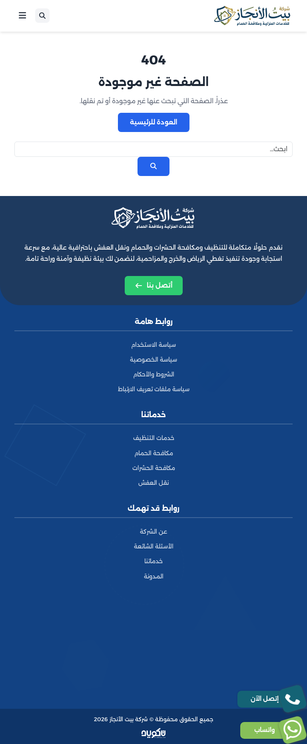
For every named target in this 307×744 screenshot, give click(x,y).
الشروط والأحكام (153, 374)
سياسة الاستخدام (153, 344)
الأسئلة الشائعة (153, 546)
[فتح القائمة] (22, 16)
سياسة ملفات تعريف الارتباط (153, 389)
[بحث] (42, 15)
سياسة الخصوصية (153, 359)
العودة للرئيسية (153, 122)
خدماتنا (153, 561)
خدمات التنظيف (153, 438)
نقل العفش (153, 482)
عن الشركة (153, 531)
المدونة (153, 576)
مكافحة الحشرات (153, 468)
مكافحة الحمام (153, 453)
